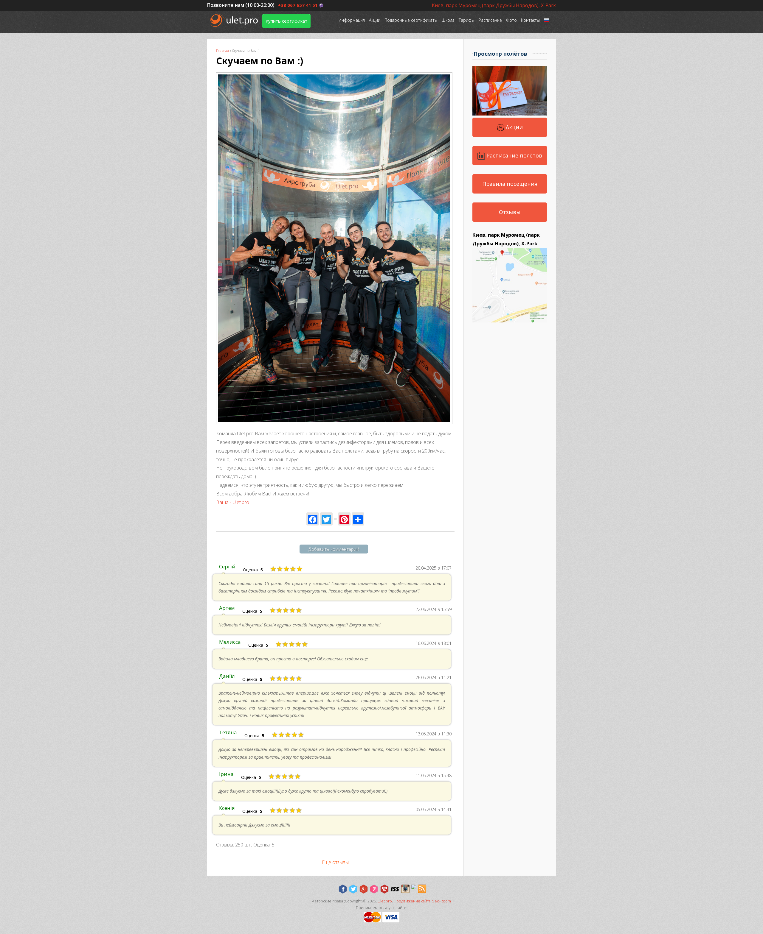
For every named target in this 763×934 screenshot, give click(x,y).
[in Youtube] (384, 889)
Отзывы (509, 212)
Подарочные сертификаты (411, 20)
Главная (222, 50)
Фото (511, 20)
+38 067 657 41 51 (298, 5)
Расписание (490, 20)
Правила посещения (509, 183)
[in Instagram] (405, 889)
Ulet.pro (385, 901)
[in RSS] (422, 889)
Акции (374, 20)
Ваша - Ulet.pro (232, 502)
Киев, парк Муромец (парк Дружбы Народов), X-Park (494, 5)
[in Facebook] (342, 889)
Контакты (530, 20)
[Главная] (234, 20)
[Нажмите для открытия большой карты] (509, 321)
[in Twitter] (353, 889)
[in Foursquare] (374, 889)
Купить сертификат (286, 21)
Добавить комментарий (333, 549)
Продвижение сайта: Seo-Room (422, 901)
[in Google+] (363, 889)
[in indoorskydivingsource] (394, 889)
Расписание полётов (513, 155)
